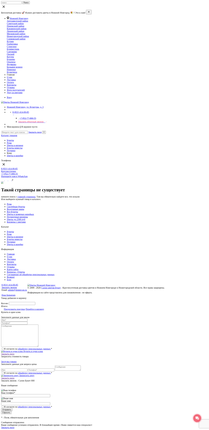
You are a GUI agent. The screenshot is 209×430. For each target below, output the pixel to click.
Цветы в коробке (15, 155)
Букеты (10, 140)
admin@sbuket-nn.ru (17, 290)
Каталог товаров (9, 135)
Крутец (10, 57)
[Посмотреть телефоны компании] (6, 180)
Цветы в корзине (15, 145)
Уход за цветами (14, 92)
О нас (9, 77)
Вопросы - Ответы (16, 272)
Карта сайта (12, 269)
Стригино (11, 46)
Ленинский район (15, 31)
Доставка (11, 80)
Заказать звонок (9, 287)
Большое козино (14, 67)
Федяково (11, 64)
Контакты (11, 85)
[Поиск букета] (3, 180)
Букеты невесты (14, 148)
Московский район (16, 34)
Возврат (11, 277)
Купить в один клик (33, 351)
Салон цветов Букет (51, 288)
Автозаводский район (17, 21)
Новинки (11, 69)
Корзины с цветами (16, 222)
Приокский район (15, 26)
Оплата (10, 82)
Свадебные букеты (16, 206)
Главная (11, 254)
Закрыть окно (35, 132)
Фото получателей (16, 90)
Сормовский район (16, 39)
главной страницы (26, 196)
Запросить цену (26, 375)
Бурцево (11, 59)
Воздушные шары (15, 209)
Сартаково (12, 51)
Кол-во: (5, 303)
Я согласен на (28, 407)
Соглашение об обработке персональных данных (30, 274)
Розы (9, 143)
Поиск (26, 3)
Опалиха (11, 62)
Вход (9, 97)
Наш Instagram (8, 295)
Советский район (15, 23)
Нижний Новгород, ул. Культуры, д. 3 (25, 107)
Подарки (11, 150)
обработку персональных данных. (34, 349)
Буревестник (13, 49)
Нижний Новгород (19, 18)
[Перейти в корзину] (10, 180)
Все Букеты (12, 212)
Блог (9, 279)
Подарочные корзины (17, 217)
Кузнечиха (12, 72)
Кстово (10, 41)
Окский (10, 54)
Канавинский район (16, 28)
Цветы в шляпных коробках (20, 214)
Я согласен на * (28, 349)
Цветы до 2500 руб (16, 219)
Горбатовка (12, 44)
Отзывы (11, 87)
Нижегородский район (18, 36)
